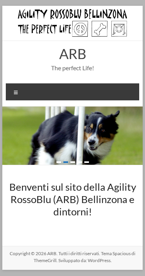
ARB (72, 53)
